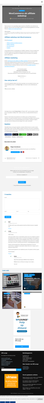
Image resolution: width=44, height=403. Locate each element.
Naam (6, 211)
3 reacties (25, 18)
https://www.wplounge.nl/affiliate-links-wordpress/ (24, 259)
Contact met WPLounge (5, 358)
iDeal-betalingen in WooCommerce (29, 296)
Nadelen (8, 47)
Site (28, 211)
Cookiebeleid (3, 360)
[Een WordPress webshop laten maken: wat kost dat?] (11, 300)
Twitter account (25, 368)
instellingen (40, 398)
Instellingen (12, 402)
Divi (26, 73)
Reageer (9, 228)
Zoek (22, 346)
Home (13, 8)
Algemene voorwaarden (5, 363)
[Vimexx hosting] (11, 381)
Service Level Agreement (5, 362)
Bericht (6, 197)
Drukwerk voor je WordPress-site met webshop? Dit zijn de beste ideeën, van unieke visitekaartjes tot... (11, 280)
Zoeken (2, 367)
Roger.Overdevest (14, 18)
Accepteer (2, 402)
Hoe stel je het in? (10, 46)
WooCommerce (17, 8)
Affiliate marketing (10, 44)
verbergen (10, 40)
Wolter (6, 288)
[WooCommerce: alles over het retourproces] (32, 281)
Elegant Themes (18, 71)
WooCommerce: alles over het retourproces (32, 279)
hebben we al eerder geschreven (15, 28)
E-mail (17, 211)
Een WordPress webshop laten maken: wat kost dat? (11, 296)
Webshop (14, 136)
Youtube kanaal (25, 366)
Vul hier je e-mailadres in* (22, 174)
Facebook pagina (26, 367)
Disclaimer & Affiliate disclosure (7, 361)
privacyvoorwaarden (27, 185)
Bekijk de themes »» (22, 76)
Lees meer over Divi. (22, 77)
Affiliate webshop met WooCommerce (14, 42)
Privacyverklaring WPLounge (6, 359)
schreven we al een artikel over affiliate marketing (18, 60)
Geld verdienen (8, 136)
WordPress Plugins (28, 276)
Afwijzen (7, 402)
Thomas (27, 288)
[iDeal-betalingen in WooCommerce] (27, 292)
